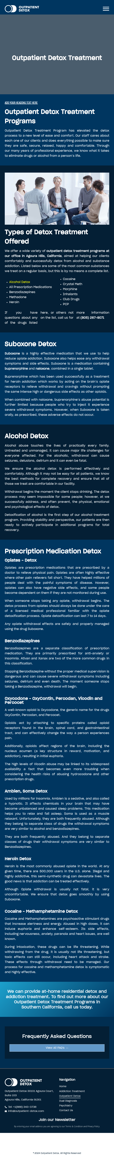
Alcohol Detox (19, 282)
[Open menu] (106, 9)
